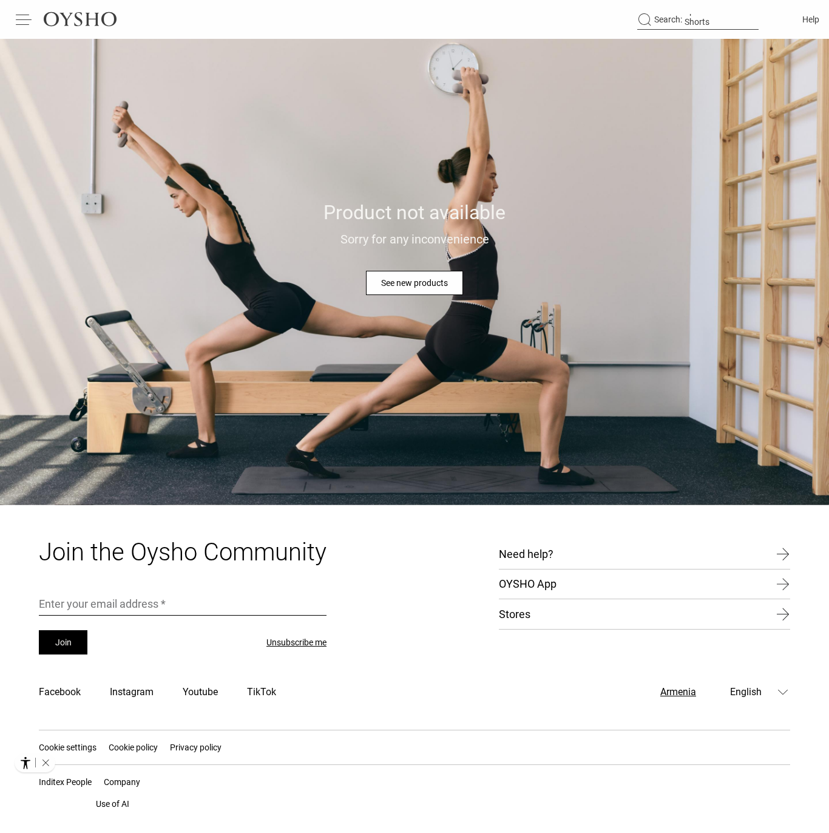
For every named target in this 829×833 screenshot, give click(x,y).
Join (63, 642)
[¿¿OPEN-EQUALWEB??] (35, 762)
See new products (414, 283)
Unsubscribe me (296, 642)
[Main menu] (24, 19)
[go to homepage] (80, 19)
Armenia (678, 692)
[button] (45, 762)
